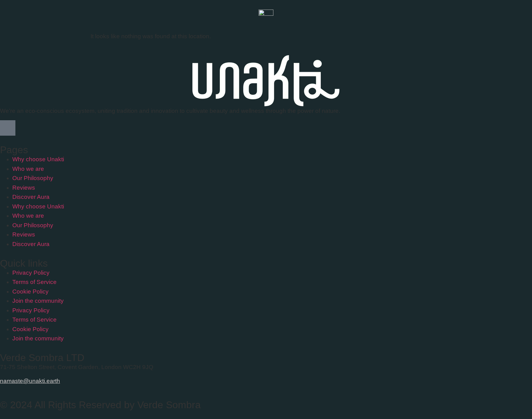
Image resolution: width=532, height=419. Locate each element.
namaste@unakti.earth (30, 381)
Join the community (38, 301)
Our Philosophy (32, 178)
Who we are (28, 169)
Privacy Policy (31, 272)
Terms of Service (34, 282)
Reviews (23, 187)
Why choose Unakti (38, 159)
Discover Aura (31, 197)
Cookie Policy (30, 291)
